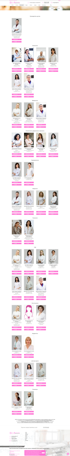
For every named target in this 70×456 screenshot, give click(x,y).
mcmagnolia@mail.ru (56, 2)
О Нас (12, 5)
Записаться (15, 39)
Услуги (17, 5)
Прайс (26, 5)
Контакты (44, 5)
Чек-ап (31, 5)
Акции (35, 5)
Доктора (21, 5)
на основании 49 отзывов (13, 455)
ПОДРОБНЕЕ (46, 427)
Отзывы (15, 41)
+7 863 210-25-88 (46, 2)
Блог (39, 5)
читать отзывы (11, 451)
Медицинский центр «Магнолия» (15, 450)
